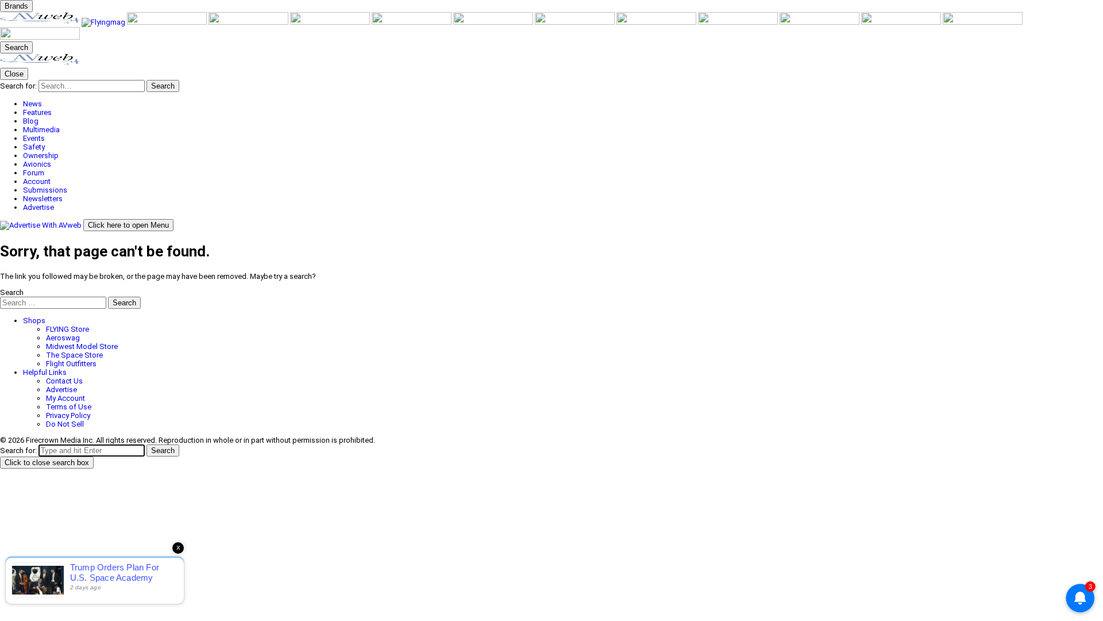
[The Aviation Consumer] (657, 22)
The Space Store (74, 355)
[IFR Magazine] (739, 22)
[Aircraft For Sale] (249, 22)
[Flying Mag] (104, 22)
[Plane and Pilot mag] (494, 22)
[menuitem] (563, 103)
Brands (16, 6)
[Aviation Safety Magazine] (820, 22)
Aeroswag (63, 338)
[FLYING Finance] (902, 22)
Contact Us (64, 381)
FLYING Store (67, 329)
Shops (34, 320)
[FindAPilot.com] (983, 22)
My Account (65, 398)
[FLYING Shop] (40, 37)
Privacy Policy (68, 415)
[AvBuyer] (331, 22)
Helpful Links (45, 372)
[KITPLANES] (412, 22)
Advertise (61, 389)
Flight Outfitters (71, 363)
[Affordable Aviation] (575, 22)
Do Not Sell (65, 424)
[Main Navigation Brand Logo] (40, 63)
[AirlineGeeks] (168, 22)
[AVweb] (41, 22)
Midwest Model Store (82, 346)
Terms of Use (68, 406)
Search (12, 292)
